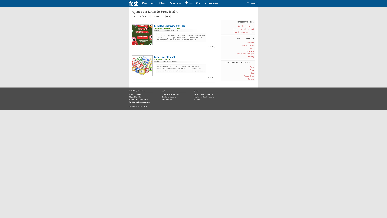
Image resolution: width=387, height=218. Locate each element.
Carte (164, 3)
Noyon (251, 48)
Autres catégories (141, 16)
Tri (168, 16)
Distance (157, 16)
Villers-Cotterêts (248, 45)
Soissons (250, 42)
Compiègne (249, 51)
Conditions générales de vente (139, 102)
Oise (252, 73)
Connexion (254, 3)
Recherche (177, 3)
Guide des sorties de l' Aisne (243, 32)
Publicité (197, 99)
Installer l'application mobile (204, 97)
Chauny (251, 57)
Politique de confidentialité (138, 99)
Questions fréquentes (169, 97)
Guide (190, 3)
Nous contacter (167, 99)
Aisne (252, 67)
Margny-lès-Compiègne (245, 54)
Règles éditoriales (135, 97)
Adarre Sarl (136, 106)
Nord (252, 70)
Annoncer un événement (208, 3)
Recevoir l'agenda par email (243, 29)
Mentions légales (135, 94)
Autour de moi (149, 3)
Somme (251, 79)
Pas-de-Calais (249, 76)
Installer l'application (246, 26)
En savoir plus (210, 46)
